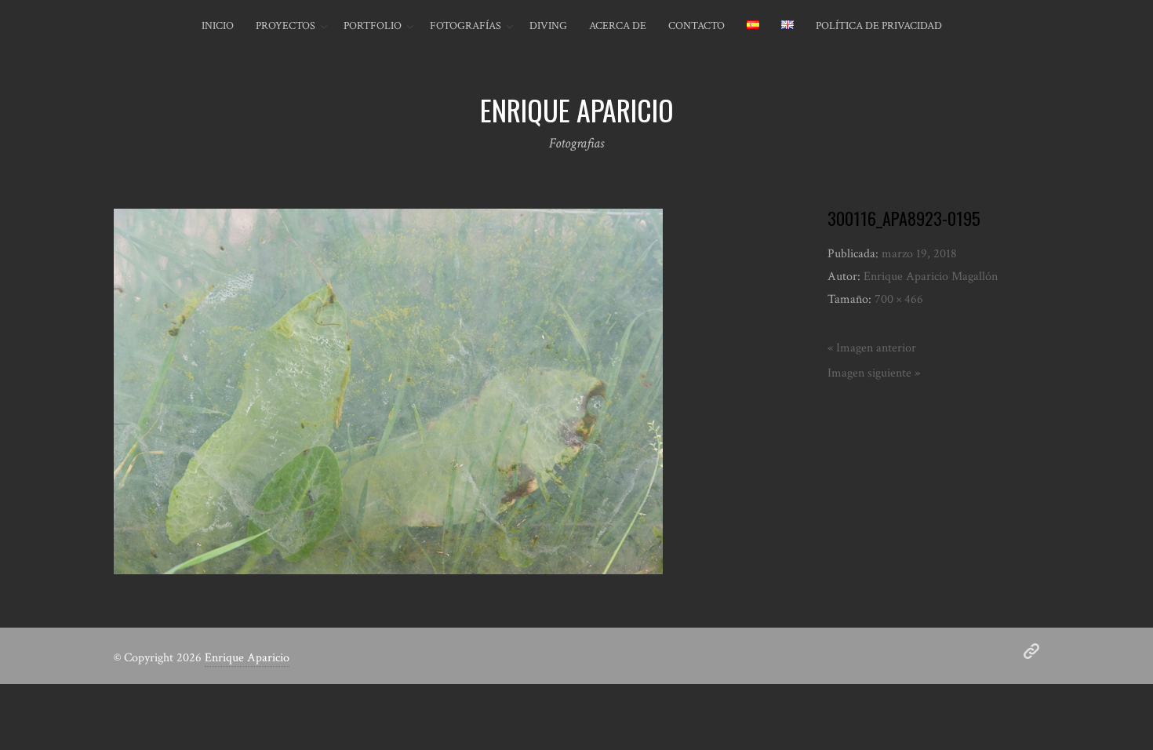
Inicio (218, 26)
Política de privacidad (879, 26)
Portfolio (373, 26)
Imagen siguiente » (873, 373)
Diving (548, 26)
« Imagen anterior (871, 348)
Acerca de (617, 26)
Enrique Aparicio (247, 658)
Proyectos (285, 26)
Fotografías (465, 26)
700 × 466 (899, 299)
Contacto (696, 26)
